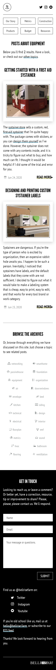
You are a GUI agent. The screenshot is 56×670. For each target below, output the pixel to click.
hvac (17, 446)
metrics (17, 438)
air (17, 388)
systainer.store (16, 127)
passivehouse (17, 372)
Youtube (23, 611)
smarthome (41, 363)
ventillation (41, 454)
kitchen (17, 405)
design (42, 413)
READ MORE (44, 177)
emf (42, 429)
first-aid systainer (13, 132)
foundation (42, 372)
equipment (17, 380)
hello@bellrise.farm (15, 626)
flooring (17, 454)
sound (42, 438)
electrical (17, 421)
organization (42, 380)
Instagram (24, 604)
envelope (17, 396)
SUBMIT (45, 576)
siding (42, 405)
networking (17, 363)
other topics (30, 56)
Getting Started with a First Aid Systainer (28, 72)
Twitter (21, 597)
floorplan (17, 429)
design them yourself (25, 141)
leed (42, 396)
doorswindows (42, 388)
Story (10, 21)
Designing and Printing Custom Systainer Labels (28, 193)
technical (17, 413)
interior (41, 421)
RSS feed (8, 630)
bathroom (42, 446)
